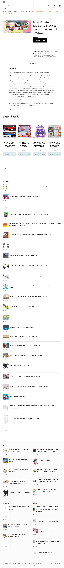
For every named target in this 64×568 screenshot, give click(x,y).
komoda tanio (42, 53)
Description (32, 63)
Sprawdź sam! (40, 40)
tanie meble (37, 56)
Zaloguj (54, 7)
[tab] (32, 63)
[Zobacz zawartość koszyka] (59, 6)
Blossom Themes (24, 565)
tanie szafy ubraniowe (49, 56)
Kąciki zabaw (45, 51)
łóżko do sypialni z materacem (43, 55)
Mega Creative (55, 51)
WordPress (41, 565)
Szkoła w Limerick (8, 6)
